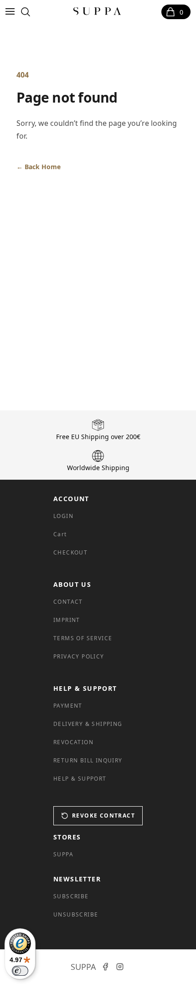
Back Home (38, 166)
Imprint (66, 620)
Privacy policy (78, 656)
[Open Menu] (11, 12)
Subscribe (71, 896)
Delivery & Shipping (88, 724)
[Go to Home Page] (97, 12)
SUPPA (63, 854)
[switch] (20, 971)
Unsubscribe (75, 914)
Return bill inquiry (88, 760)
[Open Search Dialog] (25, 11)
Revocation (73, 742)
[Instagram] (119, 966)
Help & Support (80, 778)
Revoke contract (103, 815)
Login (63, 516)
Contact (68, 602)
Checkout (70, 552)
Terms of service (82, 638)
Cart (60, 534)
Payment (68, 706)
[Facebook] (105, 966)
